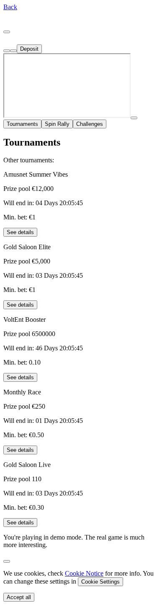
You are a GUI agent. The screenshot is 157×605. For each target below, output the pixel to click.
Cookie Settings (100, 582)
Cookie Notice (84, 573)
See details (20, 232)
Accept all (19, 597)
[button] (10, 6)
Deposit (29, 49)
